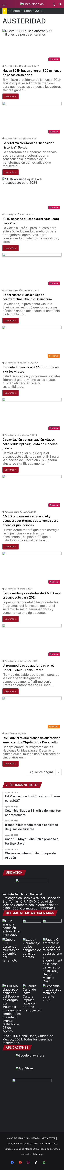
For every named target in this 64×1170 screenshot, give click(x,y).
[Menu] (4, 5)
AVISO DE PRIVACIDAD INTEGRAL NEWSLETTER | (32, 1138)
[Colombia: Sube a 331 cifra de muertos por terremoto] (11, 950)
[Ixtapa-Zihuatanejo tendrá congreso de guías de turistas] (32, 948)
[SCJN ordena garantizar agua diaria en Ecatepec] (32, 924)
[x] (52, 1163)
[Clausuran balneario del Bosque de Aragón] (11, 1008)
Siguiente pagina (41, 772)
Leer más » (10, 96)
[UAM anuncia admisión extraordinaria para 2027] (11, 928)
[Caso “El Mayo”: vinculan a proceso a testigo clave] (52, 960)
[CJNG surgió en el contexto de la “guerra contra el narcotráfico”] (52, 924)
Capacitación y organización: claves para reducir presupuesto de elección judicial (29, 444)
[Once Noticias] (32, 4)
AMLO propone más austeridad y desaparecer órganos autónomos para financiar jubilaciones (30, 520)
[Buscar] (60, 5)
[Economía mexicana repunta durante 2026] (52, 993)
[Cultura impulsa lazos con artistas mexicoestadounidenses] (32, 998)
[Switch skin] (54, 5)
